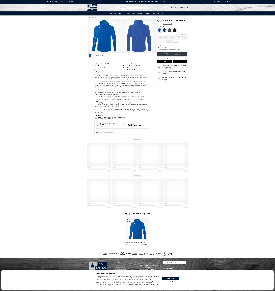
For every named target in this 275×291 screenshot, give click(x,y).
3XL (166, 38)
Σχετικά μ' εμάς (173, 7)
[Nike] (146, 254)
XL (169, 41)
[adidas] (105, 254)
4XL (172, 38)
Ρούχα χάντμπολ (92, 17)
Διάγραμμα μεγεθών (182, 34)
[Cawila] (117, 254)
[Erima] (123, 254)
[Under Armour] (170, 254)
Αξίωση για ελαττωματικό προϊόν (147, 269)
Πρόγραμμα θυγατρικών (120, 269)
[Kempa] (135, 254)
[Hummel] (129, 254)
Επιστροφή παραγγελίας (145, 267)
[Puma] (152, 254)
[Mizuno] (140, 254)
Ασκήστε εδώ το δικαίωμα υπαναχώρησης (149, 265)
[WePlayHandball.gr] (100, 268)
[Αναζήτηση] (146, 7)
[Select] (164, 254)
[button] (143, 7)
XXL (160, 38)
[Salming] (158, 254)
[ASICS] (111, 254)
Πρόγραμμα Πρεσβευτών (120, 267)
